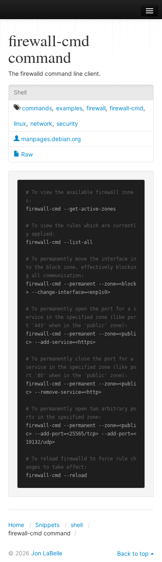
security (67, 123)
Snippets (47, 524)
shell (77, 524)
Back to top (133, 553)
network (41, 123)
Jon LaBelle (46, 553)
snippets (29, 11)
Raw (26, 154)
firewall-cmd (126, 108)
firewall (96, 108)
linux (20, 123)
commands (37, 108)
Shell (20, 92)
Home (16, 524)
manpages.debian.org (50, 138)
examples (69, 108)
